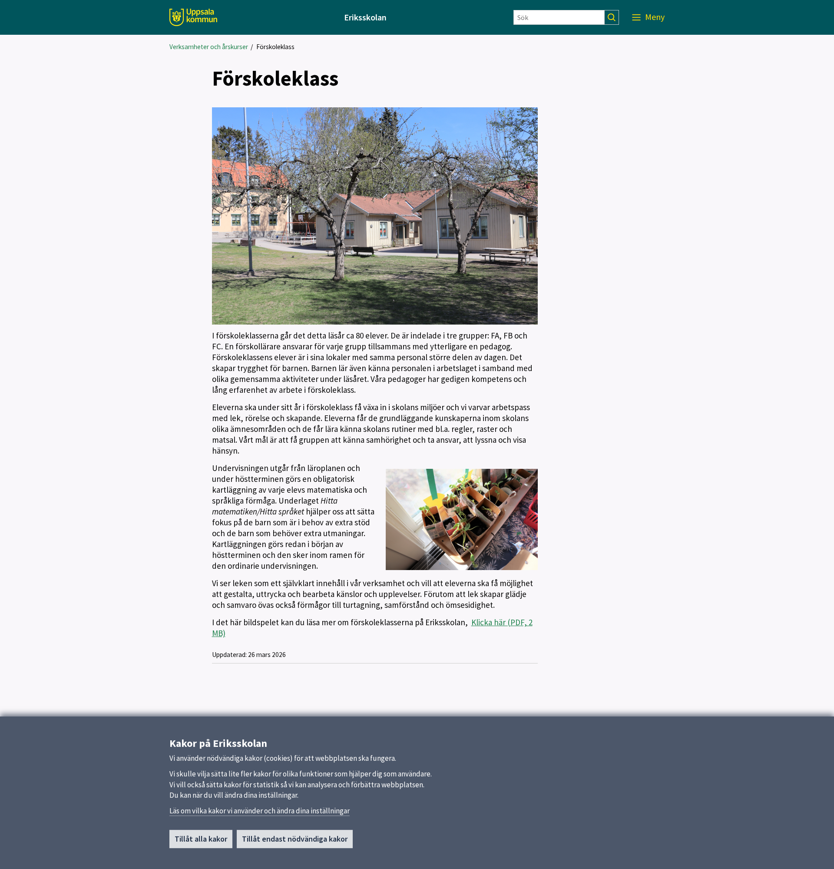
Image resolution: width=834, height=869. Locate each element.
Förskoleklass (275, 47)
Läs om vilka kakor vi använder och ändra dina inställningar (259, 811)
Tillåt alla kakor (201, 839)
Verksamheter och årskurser (208, 47)
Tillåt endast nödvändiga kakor (295, 839)
